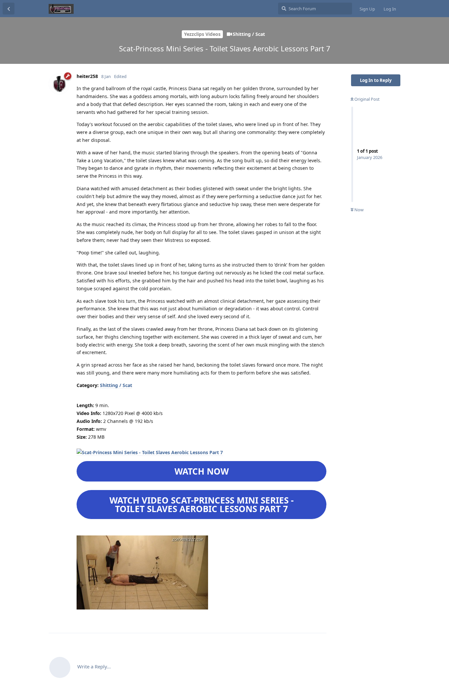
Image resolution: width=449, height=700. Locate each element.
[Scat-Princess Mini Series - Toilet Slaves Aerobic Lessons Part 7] (150, 452)
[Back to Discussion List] (8, 8)
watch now (202, 471)
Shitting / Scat (116, 385)
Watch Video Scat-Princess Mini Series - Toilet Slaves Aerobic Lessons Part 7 (201, 504)
